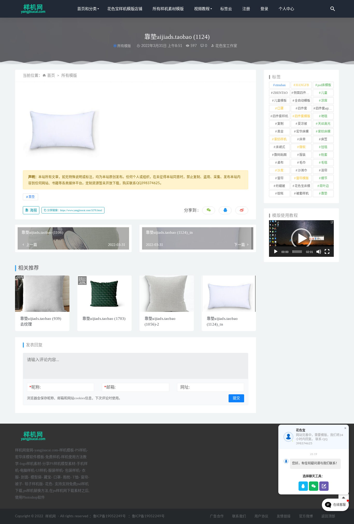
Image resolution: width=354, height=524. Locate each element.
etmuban (280, 85)
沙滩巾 (302, 170)
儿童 (324, 93)
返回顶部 (328, 516)
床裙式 (280, 147)
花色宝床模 (302, 186)
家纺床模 (324, 131)
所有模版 (124, 46)
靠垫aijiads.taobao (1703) (104, 318)
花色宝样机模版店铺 (124, 9)
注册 (246, 9)
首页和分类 (87, 9)
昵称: (35, 387)
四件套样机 (280, 116)
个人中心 (286, 9)
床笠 (324, 139)
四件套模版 (302, 116)
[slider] (297, 251)
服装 (302, 155)
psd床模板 (324, 85)
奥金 (280, 131)
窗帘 (280, 178)
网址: (185, 387)
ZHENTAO (280, 93)
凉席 (324, 100)
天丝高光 (324, 124)
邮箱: (110, 387)
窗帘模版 (302, 178)
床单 (302, 139)
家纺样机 (280, 139)
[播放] (275, 251)
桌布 (280, 162)
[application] (301, 238)
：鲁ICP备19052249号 (107, 516)
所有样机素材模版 (168, 9)
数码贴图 (280, 155)
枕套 (324, 155)
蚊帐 (280, 193)
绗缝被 (280, 186)
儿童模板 (280, 100)
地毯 (324, 116)
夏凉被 (302, 124)
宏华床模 (302, 131)
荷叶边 (324, 186)
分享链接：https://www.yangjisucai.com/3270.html (74, 210)
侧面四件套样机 (303, 93)
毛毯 (324, 162)
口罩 (280, 108)
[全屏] (327, 251)
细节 (324, 178)
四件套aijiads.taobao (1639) (325, 108)
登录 (264, 9)
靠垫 (32, 196)
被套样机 (302, 193)
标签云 (226, 9)
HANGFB (302, 85)
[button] (301, 238)
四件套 (302, 108)
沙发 (280, 170)
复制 (280, 124)
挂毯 (324, 147)
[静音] (318, 251)
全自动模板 (302, 100)
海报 (33, 210)
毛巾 (302, 162)
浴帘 (324, 170)
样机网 (50, 516)
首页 (51, 76)
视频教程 (202, 9)
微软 (302, 147)
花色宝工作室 (225, 46)
